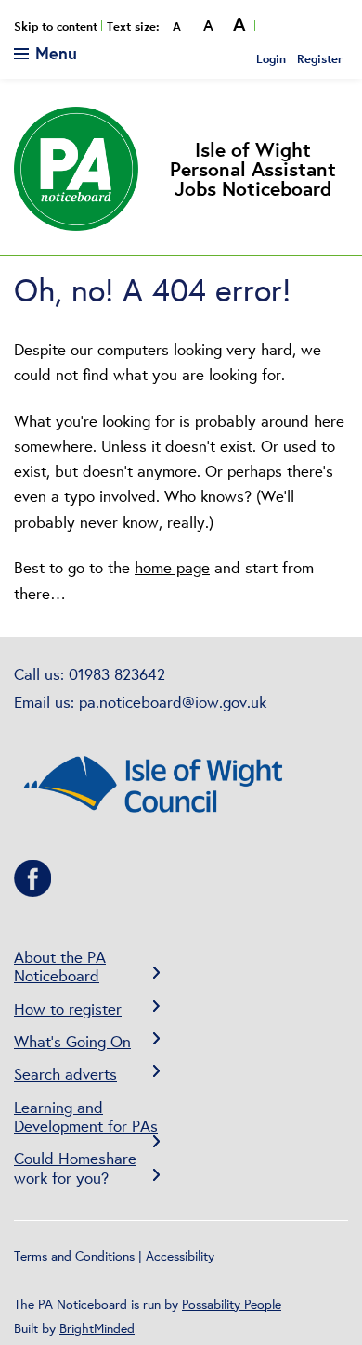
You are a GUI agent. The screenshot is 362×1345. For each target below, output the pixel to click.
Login (271, 58)
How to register (68, 1008)
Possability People (231, 1304)
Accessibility (180, 1256)
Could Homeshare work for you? (75, 1167)
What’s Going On (72, 1041)
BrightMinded (97, 1328)
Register (320, 58)
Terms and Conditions (74, 1256)
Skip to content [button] (55, 26)
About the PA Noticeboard (60, 966)
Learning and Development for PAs (86, 1116)
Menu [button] (54, 53)
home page (172, 567)
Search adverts (65, 1073)
